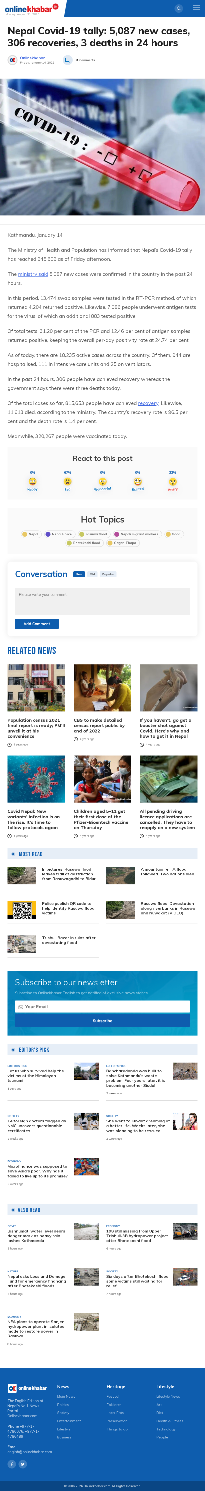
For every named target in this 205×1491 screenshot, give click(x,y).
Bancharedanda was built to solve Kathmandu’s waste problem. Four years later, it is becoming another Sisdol (135, 1078)
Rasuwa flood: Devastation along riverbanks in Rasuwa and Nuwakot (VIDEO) (168, 908)
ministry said (33, 274)
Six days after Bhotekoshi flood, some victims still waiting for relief (138, 1281)
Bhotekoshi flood (86, 543)
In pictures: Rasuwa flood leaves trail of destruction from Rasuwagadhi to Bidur (69, 874)
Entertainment (69, 1421)
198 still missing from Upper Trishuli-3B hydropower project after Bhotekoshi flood (137, 1236)
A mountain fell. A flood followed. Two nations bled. (168, 871)
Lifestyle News (168, 1396)
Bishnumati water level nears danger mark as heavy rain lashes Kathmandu (36, 1236)
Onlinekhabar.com (23, 1416)
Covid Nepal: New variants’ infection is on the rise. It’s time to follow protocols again (34, 819)
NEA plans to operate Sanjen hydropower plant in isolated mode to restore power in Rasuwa (36, 1329)
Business (64, 1437)
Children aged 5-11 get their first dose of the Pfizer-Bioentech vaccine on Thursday (101, 819)
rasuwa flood (96, 534)
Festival (113, 1396)
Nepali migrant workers (139, 534)
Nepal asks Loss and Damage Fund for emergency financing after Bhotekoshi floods (37, 1281)
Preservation (117, 1421)
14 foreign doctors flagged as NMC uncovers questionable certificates (37, 1126)
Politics (63, 1404)
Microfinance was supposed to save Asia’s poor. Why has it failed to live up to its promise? (38, 1171)
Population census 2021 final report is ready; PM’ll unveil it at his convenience (36, 728)
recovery (148, 403)
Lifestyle (63, 1429)
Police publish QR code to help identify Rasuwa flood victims (68, 908)
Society (63, 1412)
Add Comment (37, 623)
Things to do (117, 1429)
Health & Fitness (169, 1421)
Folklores (114, 1404)
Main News (66, 1396)
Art (159, 1404)
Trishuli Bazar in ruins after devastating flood (69, 940)
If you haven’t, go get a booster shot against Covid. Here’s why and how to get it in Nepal (166, 728)
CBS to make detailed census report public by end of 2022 (99, 725)
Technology (166, 1429)
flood (176, 534)
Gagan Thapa (125, 543)
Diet (159, 1412)
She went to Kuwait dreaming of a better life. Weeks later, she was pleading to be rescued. (138, 1126)
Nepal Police (62, 534)
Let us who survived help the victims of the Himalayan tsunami (36, 1076)
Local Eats (115, 1412)
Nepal (33, 534)
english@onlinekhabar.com (30, 1452)
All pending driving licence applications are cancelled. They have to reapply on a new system (167, 819)
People (162, 1437)
